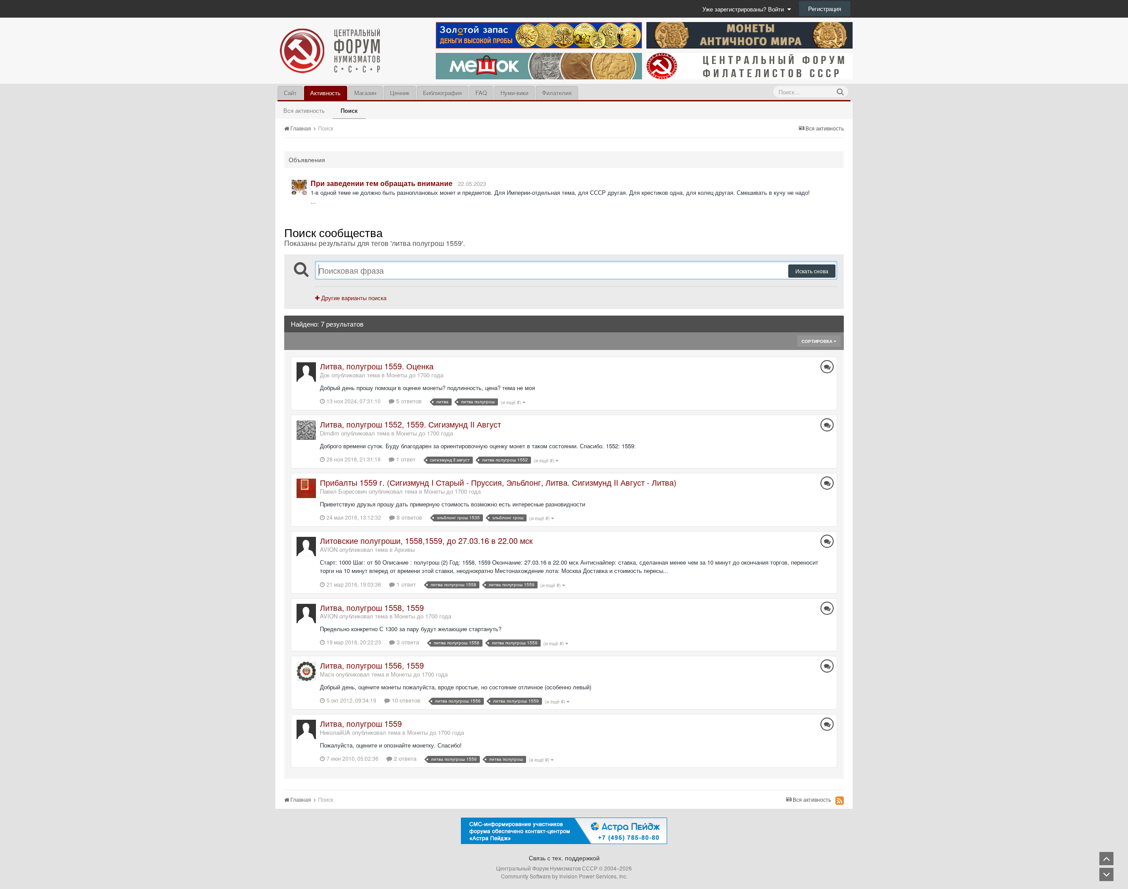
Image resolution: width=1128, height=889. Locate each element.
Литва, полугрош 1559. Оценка (377, 366)
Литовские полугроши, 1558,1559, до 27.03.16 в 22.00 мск (426, 540)
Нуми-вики (514, 93)
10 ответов (405, 700)
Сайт (290, 93)
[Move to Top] (1106, 858)
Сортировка (817, 341)
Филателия (556, 93)
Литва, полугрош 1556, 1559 (372, 665)
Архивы (404, 549)
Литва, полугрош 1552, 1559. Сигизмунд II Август (410, 424)
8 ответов (408, 517)
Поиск (349, 110)
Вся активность (304, 110)
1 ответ (405, 459)
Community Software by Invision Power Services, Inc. (564, 876)
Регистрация (824, 8)
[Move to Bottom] (1106, 874)
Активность (325, 93)
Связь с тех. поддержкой (564, 857)
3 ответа (407, 642)
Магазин (365, 93)
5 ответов (408, 401)
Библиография (442, 93)
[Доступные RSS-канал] (839, 800)
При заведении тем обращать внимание (382, 183)
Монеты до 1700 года (414, 375)
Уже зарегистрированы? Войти (744, 9)
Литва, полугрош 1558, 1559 (372, 607)
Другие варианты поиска (352, 298)
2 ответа (404, 758)
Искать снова (811, 271)
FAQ (481, 93)
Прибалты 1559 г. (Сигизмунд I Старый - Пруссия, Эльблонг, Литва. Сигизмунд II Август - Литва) (498, 482)
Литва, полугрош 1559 (361, 723)
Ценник (399, 93)
